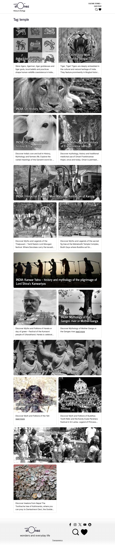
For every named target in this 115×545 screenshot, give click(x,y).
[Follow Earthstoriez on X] (80, 525)
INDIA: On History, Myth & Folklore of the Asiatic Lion (49, 109)
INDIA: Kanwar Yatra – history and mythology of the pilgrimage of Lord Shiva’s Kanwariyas (56, 281)
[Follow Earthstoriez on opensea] (90, 525)
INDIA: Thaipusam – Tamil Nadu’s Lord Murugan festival (51, 458)
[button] (100, 9)
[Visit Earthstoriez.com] (24, 5)
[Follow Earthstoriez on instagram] (75, 525)
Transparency (57, 540)
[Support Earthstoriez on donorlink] (84, 532)
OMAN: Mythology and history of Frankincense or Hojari (79, 144)
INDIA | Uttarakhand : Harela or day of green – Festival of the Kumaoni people (35, 317)
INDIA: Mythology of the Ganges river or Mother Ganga (79, 319)
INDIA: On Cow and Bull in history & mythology (32, 144)
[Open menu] (96, 9)
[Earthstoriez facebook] (70, 525)
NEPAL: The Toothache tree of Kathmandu (34, 493)
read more (80, 331)
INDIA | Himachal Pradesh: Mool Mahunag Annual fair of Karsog (55, 196)
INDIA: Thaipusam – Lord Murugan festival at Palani (32, 231)
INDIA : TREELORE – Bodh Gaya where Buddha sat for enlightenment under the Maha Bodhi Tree (80, 227)
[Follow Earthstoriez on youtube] (85, 525)
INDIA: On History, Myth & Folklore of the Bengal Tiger (78, 56)
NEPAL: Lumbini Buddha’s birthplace (39, 371)
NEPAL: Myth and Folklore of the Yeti (33, 406)
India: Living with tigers (30, 58)
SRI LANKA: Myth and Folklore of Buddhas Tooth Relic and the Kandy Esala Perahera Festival (79, 402)
